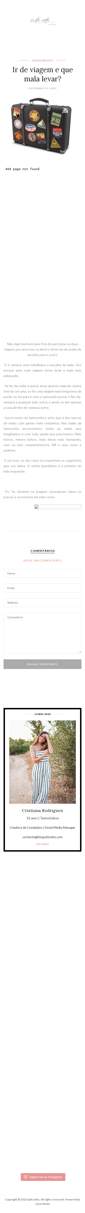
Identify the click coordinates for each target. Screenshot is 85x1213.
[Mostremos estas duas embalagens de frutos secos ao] (42, 1101)
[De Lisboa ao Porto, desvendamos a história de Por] (42, 963)
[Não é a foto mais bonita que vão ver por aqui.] (42, 1009)
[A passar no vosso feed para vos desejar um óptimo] (42, 917)
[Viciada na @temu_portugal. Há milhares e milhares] (42, 1147)
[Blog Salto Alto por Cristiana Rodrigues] (42, 20)
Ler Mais (42, 844)
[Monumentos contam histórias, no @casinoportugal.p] (42, 1055)
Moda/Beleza (42, 60)
